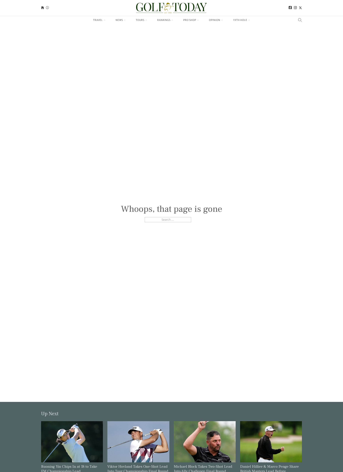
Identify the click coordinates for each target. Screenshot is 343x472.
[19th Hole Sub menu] (249, 20)
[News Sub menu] (125, 20)
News (119, 20)
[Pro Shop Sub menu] (198, 20)
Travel (98, 20)
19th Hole (240, 20)
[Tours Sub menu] (146, 20)
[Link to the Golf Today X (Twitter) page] (300, 8)
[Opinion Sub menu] (222, 20)
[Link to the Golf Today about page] (47, 8)
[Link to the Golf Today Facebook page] (290, 8)
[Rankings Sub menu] (172, 20)
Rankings (163, 20)
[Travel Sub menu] (105, 20)
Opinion (214, 20)
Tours (140, 20)
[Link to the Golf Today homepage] (42, 8)
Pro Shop (189, 20)
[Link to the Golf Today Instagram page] (295, 8)
